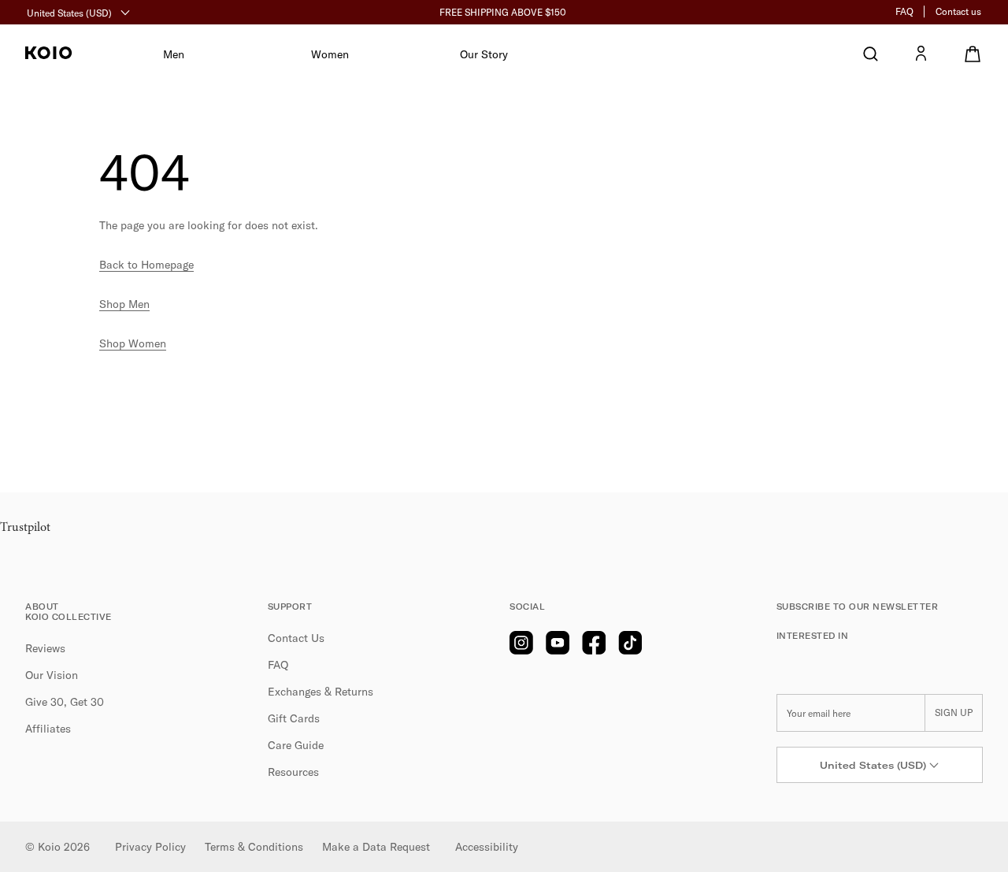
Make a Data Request (376, 847)
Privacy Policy (150, 847)
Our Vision (51, 675)
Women (330, 54)
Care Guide (296, 745)
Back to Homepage (146, 265)
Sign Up (954, 712)
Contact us (958, 11)
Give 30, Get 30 (64, 702)
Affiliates (48, 729)
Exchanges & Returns (320, 692)
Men (173, 54)
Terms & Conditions (254, 847)
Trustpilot (25, 527)
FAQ (904, 11)
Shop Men (124, 304)
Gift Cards (294, 718)
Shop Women (132, 343)
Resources (293, 772)
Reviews (45, 648)
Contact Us (296, 638)
